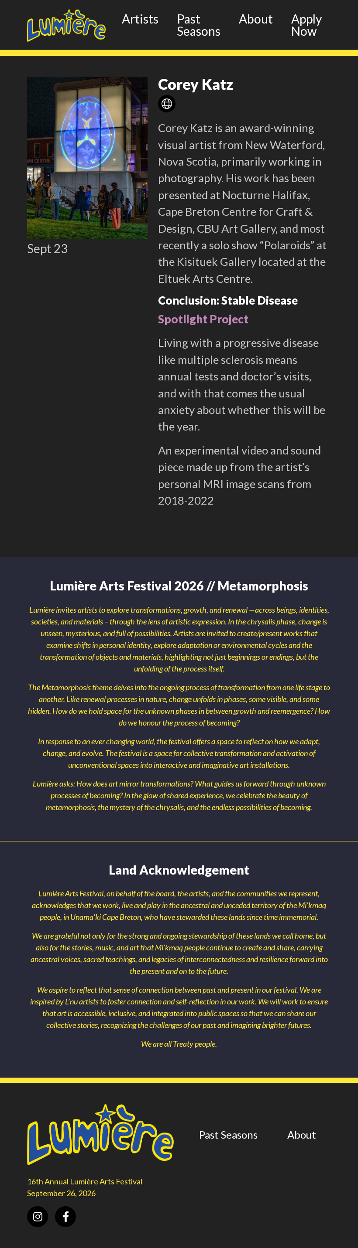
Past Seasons (198, 24)
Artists (140, 18)
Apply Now (306, 24)
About (256, 18)
